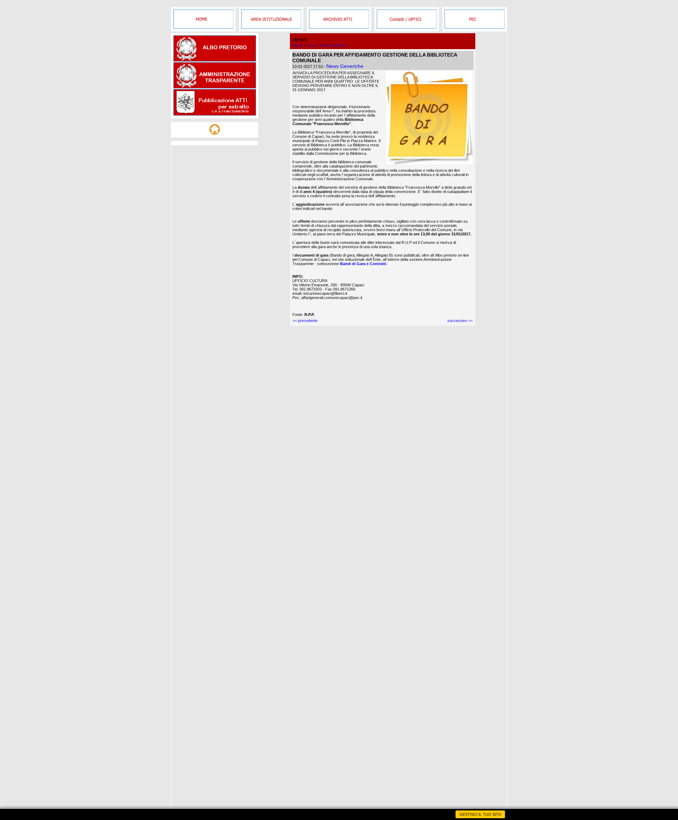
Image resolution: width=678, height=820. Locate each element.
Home (298, 45)
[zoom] (429, 163)
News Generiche (332, 45)
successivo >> (459, 320)
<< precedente (305, 320)
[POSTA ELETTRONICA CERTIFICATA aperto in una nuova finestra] (475, 27)
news (311, 45)
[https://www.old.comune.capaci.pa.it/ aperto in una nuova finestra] (203, 27)
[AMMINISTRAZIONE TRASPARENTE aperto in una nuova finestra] (214, 87)
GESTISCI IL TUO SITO (480, 814)
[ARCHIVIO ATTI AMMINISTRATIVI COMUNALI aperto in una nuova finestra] (339, 27)
